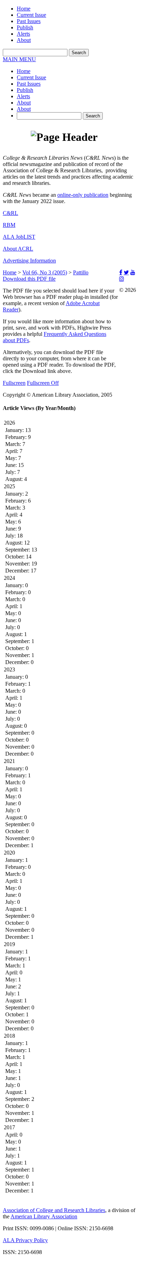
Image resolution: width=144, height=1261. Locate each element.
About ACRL (18, 249)
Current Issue (31, 15)
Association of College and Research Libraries (54, 1210)
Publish (25, 27)
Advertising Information (29, 261)
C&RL (10, 213)
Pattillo (80, 272)
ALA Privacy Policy (25, 1240)
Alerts (23, 34)
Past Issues (29, 21)
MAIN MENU (19, 59)
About (24, 40)
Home (23, 9)
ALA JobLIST (19, 237)
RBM (9, 225)
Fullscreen (14, 383)
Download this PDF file (29, 279)
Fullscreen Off (43, 383)
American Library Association (43, 1216)
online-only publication (82, 195)
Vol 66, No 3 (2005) (44, 272)
